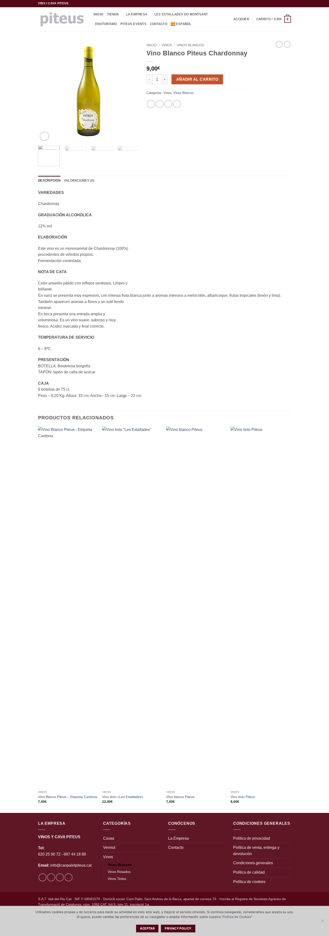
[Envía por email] (168, 104)
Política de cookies (249, 882)
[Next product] (279, 44)
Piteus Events (133, 24)
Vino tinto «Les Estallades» (122, 797)
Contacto (158, 24)
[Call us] (288, 3)
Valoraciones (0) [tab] (79, 180)
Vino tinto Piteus (242, 797)
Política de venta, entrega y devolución (256, 850)
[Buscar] (200, 24)
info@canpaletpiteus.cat (71, 865)
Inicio (98, 14)
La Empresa (136, 14)
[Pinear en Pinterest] (177, 104)
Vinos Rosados (119, 872)
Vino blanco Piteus (180, 797)
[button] (241, 19)
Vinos (167, 45)
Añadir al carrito (197, 79)
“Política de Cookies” (237, 917)
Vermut (109, 847)
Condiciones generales (253, 863)
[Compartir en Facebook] (151, 104)
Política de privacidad (251, 838)
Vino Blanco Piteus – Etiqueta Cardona (67, 797)
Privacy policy (178, 928)
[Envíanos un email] (284, 3)
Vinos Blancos (190, 45)
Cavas (108, 838)
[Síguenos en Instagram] (279, 3)
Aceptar (147, 928)
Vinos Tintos (117, 879)
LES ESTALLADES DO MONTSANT (181, 14)
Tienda (113, 14)
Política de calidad (249, 872)
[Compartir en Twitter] (160, 104)
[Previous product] (287, 44)
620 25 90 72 (49, 854)
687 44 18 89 (74, 854)
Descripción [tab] (49, 180)
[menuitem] (183, 24)
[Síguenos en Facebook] (274, 3)
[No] (322, 922)
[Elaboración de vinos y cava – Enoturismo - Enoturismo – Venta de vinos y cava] (62, 19)
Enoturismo (106, 24)
